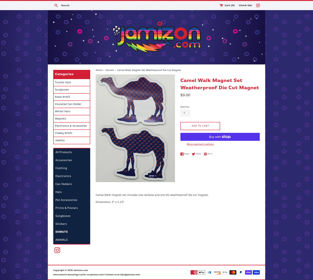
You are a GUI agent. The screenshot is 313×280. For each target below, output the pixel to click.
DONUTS (61, 232)
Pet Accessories (66, 200)
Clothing (61, 168)
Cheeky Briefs (63, 133)
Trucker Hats (63, 82)
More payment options (200, 144)
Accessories (63, 160)
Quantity (184, 107)
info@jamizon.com (130, 275)
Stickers (61, 224)
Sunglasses (62, 89)
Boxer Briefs (62, 97)
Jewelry (60, 140)
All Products (63, 152)
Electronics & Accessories (71, 126)
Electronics (63, 176)
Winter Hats (62, 111)
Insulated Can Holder (68, 104)
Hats (58, 192)
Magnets (60, 118)
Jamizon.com (80, 270)
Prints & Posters (66, 208)
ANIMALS (61, 240)
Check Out (246, 5)
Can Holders (63, 184)
